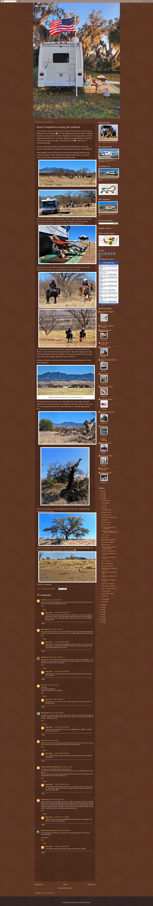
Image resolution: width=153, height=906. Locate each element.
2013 (101, 622)
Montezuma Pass (105, 544)
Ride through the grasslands (108, 539)
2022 (101, 496)
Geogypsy (103, 438)
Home (65, 884)
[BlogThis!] (61, 589)
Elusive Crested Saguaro (107, 593)
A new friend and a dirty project (109, 517)
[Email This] (59, 589)
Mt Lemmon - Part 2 (106, 510)
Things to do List (105, 524)
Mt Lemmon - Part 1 (106, 512)
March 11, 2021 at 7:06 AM (51, 740)
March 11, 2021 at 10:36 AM (56, 799)
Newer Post (39, 884)
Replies (45, 609)
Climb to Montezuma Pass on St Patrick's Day (109, 547)
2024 (101, 491)
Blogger (88, 902)
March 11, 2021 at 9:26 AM (62, 753)
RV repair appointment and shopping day (108, 528)
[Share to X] (62, 589)
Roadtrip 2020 (104, 374)
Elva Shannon (45, 799)
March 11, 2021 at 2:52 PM (62, 817)
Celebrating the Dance (106, 399)
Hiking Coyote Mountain (110, 271)
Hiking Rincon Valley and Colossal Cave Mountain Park (109, 531)
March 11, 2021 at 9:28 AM (62, 671)
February (104, 599)
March (103, 508)
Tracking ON (113, 303)
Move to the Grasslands (107, 583)
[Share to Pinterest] (66, 589)
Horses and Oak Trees (107, 566)
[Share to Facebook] (64, 589)
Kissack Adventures (105, 330)
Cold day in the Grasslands (108, 551)
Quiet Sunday (104, 537)
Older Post (91, 884)
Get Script (103, 303)
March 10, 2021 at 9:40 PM (62, 642)
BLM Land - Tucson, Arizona (108, 588)
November (104, 503)
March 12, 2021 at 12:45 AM (55, 699)
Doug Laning (48, 612)
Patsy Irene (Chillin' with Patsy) (49, 767)
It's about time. (104, 343)
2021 (101, 498)
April (103, 505)
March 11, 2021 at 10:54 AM (63, 830)
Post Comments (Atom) (48, 893)
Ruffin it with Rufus (105, 443)
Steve (42, 740)
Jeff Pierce (44, 600)
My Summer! (42, 6)
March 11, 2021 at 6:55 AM (56, 712)
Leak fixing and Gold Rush (108, 586)
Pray (42, 685)
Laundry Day (104, 596)
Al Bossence (44, 657)
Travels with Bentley (105, 472)
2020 (101, 604)
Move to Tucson (105, 534)
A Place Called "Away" (106, 386)
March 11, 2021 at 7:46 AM (65, 767)
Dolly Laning (44, 629)
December (104, 500)
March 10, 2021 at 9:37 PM (62, 612)
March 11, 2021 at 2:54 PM (62, 846)
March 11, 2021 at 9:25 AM (62, 784)
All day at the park (106, 522)
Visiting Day (104, 519)
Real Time (108, 303)
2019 (101, 607)
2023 (101, 493)
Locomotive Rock (105, 591)
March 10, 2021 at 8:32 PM (54, 600)
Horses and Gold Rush (107, 563)
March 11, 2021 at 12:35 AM (51, 685)
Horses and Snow (105, 561)
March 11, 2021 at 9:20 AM (62, 727)
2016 (101, 614)
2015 (101, 617)
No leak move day (106, 515)
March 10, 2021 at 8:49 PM (55, 629)
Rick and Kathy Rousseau (48, 830)
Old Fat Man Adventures (107, 326)
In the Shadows (104, 468)
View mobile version (65, 888)
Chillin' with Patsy (105, 347)
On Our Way (103, 426)
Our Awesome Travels (106, 456)
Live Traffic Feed (108, 263)
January (104, 601)
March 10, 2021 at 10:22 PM (55, 657)
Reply (42, 606)
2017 (101, 612)
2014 (101, 619)
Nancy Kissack (45, 712)
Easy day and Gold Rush (107, 542)
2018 (101, 609)
